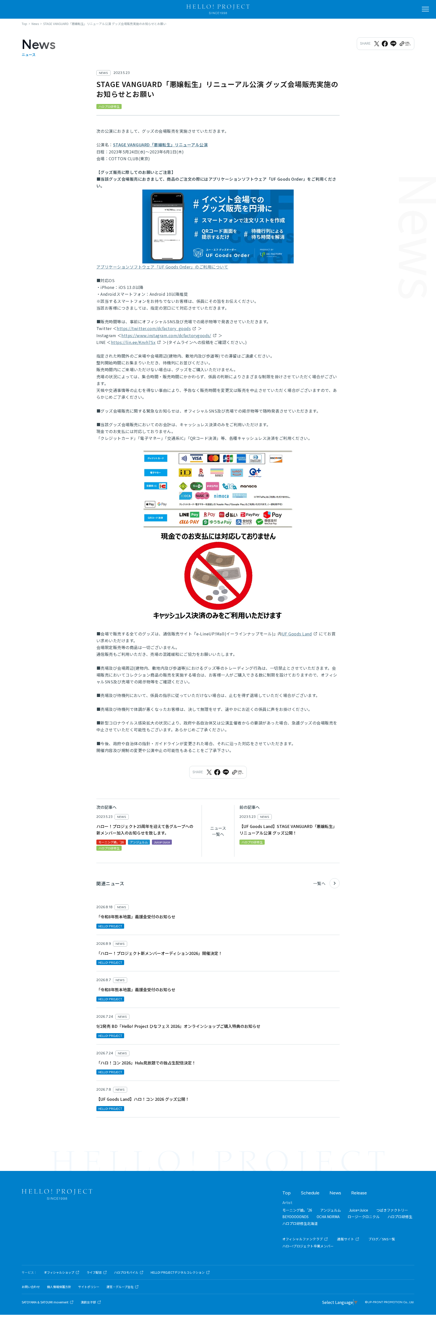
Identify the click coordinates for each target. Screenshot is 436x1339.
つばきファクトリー (392, 1210)
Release (359, 1193)
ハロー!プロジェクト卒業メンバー (308, 1246)
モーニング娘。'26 (297, 1210)
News (335, 1193)
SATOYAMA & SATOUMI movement (45, 1302)
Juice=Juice (358, 1210)
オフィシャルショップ (59, 1272)
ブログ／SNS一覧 (381, 1239)
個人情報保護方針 (59, 1287)
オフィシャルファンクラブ (302, 1239)
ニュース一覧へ (218, 831)
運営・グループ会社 (119, 1287)
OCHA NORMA (328, 1216)
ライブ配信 (94, 1272)
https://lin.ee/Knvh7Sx (133, 342)
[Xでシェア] (376, 43)
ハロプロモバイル (126, 1272)
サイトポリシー (88, 1287)
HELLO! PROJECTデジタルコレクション (178, 1272)
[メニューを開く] (425, 9)
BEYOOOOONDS (295, 1216)
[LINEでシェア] (393, 44)
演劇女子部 (88, 1302)
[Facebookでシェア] (385, 44)
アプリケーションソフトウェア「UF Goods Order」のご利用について (162, 267)
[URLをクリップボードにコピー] (405, 44)
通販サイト (345, 1239)
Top (286, 1193)
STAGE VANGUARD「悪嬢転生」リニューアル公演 (160, 145)
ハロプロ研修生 (400, 1216)
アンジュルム (330, 1210)
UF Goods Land (297, 634)
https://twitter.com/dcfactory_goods (154, 328)
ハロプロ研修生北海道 (300, 1223)
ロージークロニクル (363, 1216)
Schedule (310, 1193)
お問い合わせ (31, 1287)
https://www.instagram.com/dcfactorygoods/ (166, 335)
